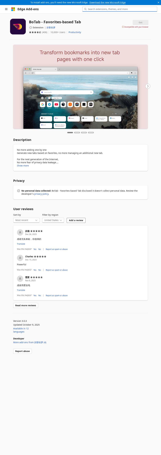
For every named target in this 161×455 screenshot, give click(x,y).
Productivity (75, 32)
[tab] (70, 132)
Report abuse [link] (22, 351)
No (39, 249)
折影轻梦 (51, 27)
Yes (34, 249)
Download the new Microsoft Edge (107, 2)
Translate (21, 244)
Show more (23, 165)
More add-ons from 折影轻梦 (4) (29, 342)
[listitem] (80, 240)
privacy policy (41, 193)
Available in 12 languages (21, 330)
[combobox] (119, 9)
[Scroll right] (147, 86)
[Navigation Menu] (6, 9)
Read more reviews (25, 305)
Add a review (76, 220)
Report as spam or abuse (57, 249)
